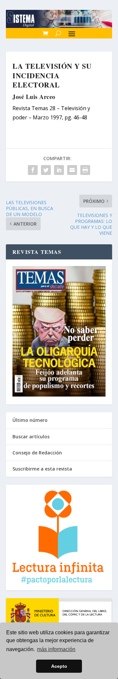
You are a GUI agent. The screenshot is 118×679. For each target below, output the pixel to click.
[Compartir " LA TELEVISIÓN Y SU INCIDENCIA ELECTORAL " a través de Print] (85, 170)
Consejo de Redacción (37, 452)
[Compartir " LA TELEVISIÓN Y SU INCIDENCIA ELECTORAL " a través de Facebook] (32, 170)
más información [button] (56, 649)
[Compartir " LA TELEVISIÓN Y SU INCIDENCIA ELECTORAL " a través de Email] (72, 170)
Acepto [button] (59, 666)
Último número (30, 420)
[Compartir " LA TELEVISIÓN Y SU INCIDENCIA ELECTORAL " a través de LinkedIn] (59, 170)
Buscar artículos (30, 436)
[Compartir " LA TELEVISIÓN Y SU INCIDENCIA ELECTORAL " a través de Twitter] (45, 170)
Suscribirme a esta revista (42, 469)
